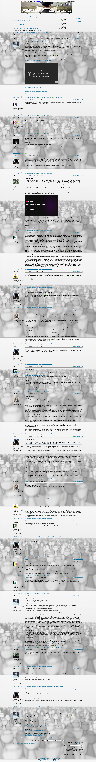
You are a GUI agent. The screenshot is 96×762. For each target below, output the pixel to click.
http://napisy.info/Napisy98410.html (33, 87)
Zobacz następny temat (77, 34)
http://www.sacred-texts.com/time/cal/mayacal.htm (36, 725)
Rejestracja (63, 13)
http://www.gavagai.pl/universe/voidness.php (35, 375)
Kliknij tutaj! (38, 30)
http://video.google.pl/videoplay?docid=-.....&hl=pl (36, 734)
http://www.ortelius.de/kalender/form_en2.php (35, 730)
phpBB (44, 759)
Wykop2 (34, 13)
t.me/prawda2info (38, 1)
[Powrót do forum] (21, 97)
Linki (41, 13)
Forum (43, 32)
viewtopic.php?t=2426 (39, 41)
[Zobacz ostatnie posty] (46, 12)
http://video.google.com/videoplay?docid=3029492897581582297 (39, 60)
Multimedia (48, 32)
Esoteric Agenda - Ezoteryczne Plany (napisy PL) (24, 16)
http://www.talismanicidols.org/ (32, 95)
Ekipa (56, 13)
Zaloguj (70, 13)
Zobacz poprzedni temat (65, 34)
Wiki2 (27, 13)
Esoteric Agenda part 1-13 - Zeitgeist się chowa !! (27, 28)
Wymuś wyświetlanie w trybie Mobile (48, 760)
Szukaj (48, 13)
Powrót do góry (16, 97)
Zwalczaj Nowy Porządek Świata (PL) (24, 20)
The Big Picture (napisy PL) (22, 24)
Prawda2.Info (37, 32)
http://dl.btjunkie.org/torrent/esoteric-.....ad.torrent (36, 91)
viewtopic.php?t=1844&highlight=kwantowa (35, 389)
